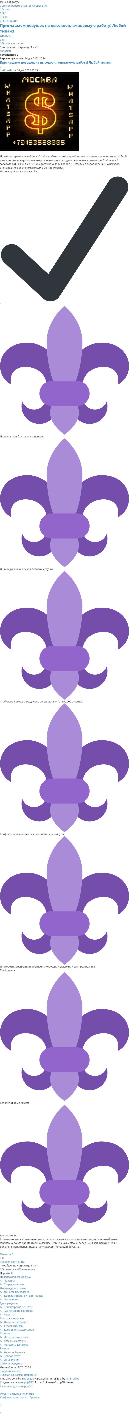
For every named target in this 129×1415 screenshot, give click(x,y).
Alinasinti (5, 51)
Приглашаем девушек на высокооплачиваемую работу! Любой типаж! (55, 62)
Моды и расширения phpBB (17, 1393)
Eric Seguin (28, 1378)
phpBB (28, 1382)
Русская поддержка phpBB (16, 1386)
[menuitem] (3, 13)
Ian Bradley (72, 1378)
